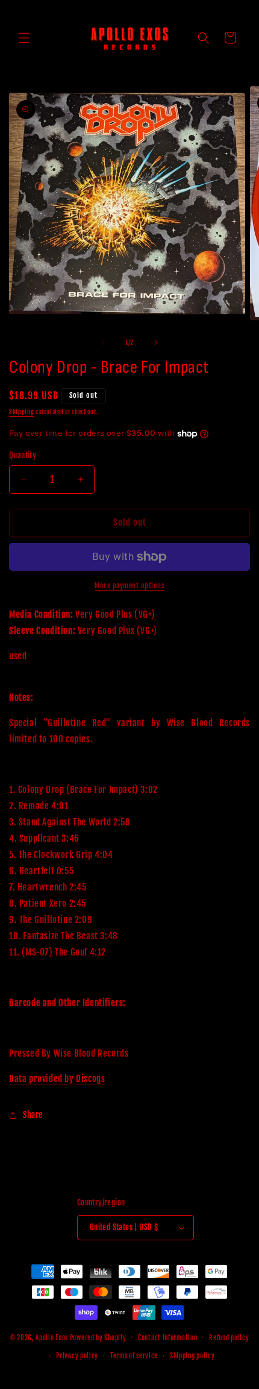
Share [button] (33, 1115)
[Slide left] (103, 342)
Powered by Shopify (98, 1337)
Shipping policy (192, 1356)
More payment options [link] (129, 585)
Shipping (21, 411)
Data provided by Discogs (57, 1078)
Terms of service (134, 1356)
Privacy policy (77, 1356)
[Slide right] (156, 342)
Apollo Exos (52, 1337)
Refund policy (229, 1338)
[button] (24, 38)
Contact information (167, 1338)
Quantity (22, 455)
